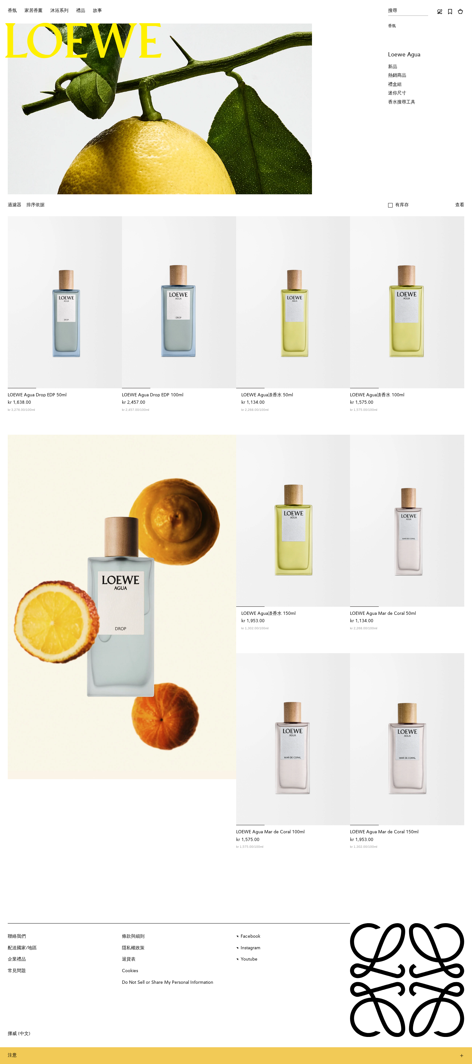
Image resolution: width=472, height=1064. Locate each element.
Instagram (250, 948)
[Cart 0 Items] (460, 11)
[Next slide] (224, 607)
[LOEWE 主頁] (83, 40)
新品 (392, 66)
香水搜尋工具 (401, 102)
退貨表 (129, 959)
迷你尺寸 (397, 93)
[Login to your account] (440, 11)
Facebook (250, 936)
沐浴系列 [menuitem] (59, 10)
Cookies (130, 971)
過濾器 (14, 205)
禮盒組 (395, 84)
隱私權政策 (133, 948)
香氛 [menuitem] (12, 10)
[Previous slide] (19, 607)
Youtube (249, 959)
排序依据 (35, 205)
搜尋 (392, 10)
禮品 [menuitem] (80, 10)
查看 (459, 205)
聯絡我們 (17, 936)
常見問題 (17, 971)
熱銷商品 (397, 75)
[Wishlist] (450, 11)
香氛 (392, 26)
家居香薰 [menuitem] (34, 10)
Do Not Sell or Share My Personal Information (167, 982)
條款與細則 (133, 936)
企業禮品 (17, 959)
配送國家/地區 (22, 948)
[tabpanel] (122, 607)
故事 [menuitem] (97, 10)
